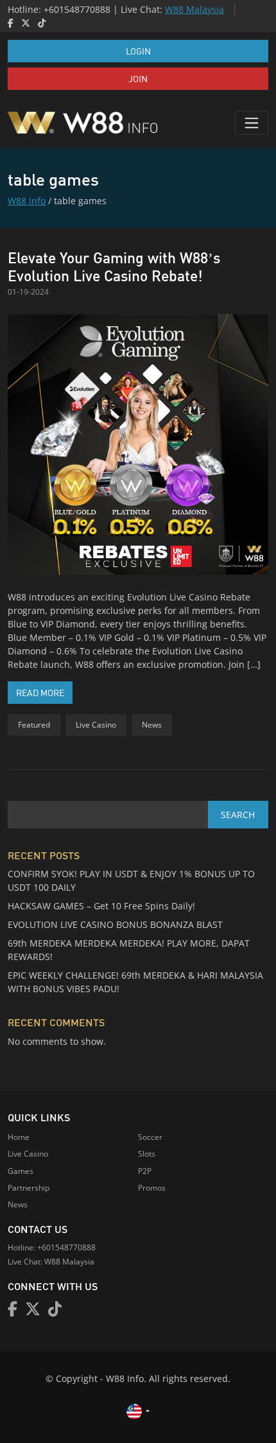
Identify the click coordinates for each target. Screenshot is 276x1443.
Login (138, 51)
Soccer (150, 1137)
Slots (146, 1153)
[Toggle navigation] (251, 122)
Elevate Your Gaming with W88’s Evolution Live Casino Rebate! (114, 266)
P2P (144, 1171)
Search (238, 815)
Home (19, 1137)
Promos (152, 1187)
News (152, 724)
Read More (44, 692)
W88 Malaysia (194, 9)
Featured (34, 724)
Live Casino (96, 724)
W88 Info (27, 201)
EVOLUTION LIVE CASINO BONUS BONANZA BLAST (115, 924)
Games (20, 1171)
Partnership (28, 1187)
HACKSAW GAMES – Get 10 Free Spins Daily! (101, 906)
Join (138, 78)
